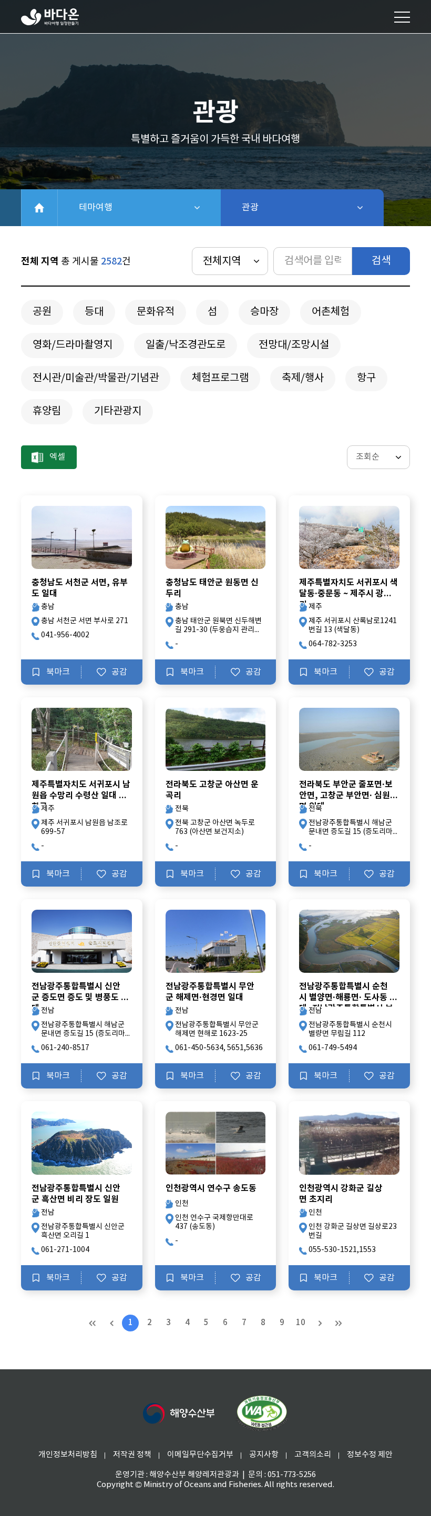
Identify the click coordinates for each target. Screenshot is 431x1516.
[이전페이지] (111, 1323)
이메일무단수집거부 (200, 1454)
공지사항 (264, 1454)
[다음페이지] (319, 1323)
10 (300, 1322)
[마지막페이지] (338, 1323)
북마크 (58, 672)
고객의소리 (312, 1454)
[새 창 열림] (178, 1413)
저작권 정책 (132, 1454)
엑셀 (57, 457)
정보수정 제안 (370, 1454)
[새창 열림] (261, 1413)
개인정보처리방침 (67, 1454)
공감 (119, 672)
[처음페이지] (92, 1323)
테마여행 (132, 207)
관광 (277, 207)
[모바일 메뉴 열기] (402, 17)
